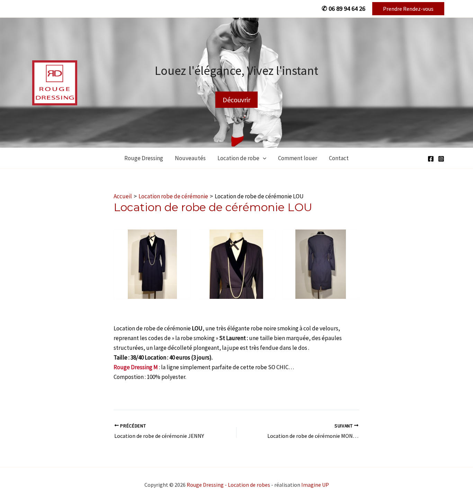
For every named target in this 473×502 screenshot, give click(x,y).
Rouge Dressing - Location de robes (228, 484)
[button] (408, 8)
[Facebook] (431, 159)
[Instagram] (441, 159)
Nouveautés (190, 158)
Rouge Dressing (143, 158)
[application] (262, 158)
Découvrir (236, 99)
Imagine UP (315, 484)
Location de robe (238, 158)
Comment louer (297, 158)
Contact (339, 158)
